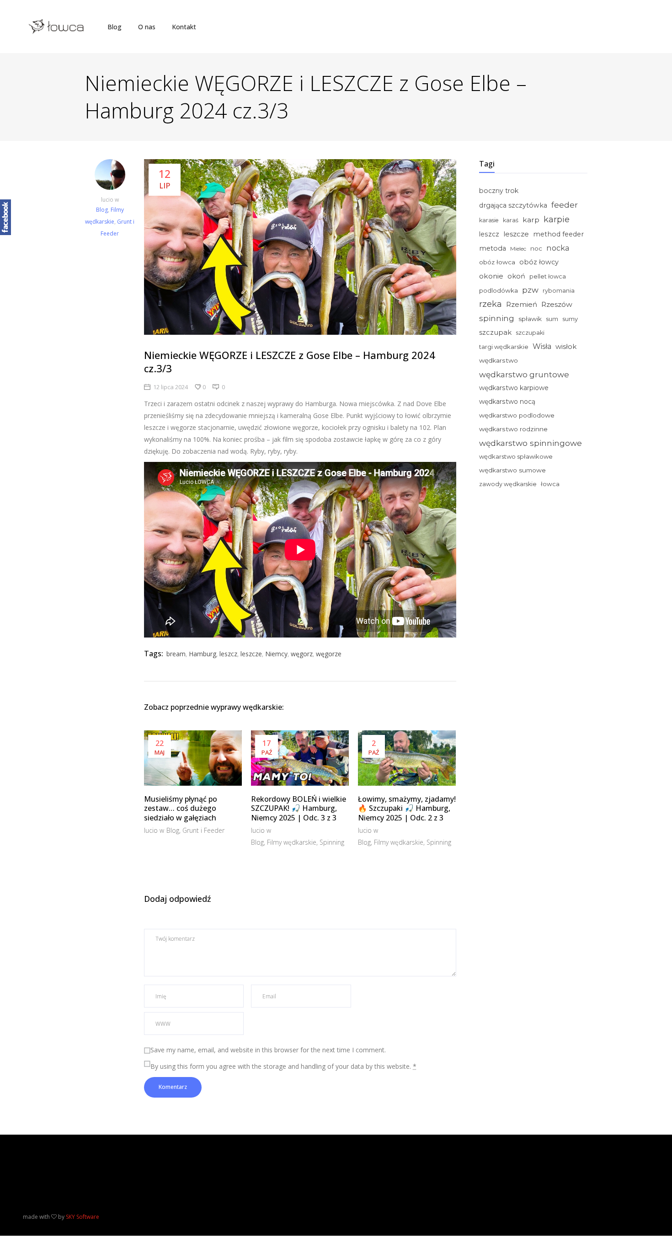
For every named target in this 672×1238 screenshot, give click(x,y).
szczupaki (530, 332)
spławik (530, 318)
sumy (570, 318)
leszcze (251, 653)
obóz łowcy (539, 262)
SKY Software (82, 1217)
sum (552, 318)
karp (531, 219)
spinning (496, 318)
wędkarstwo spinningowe (530, 443)
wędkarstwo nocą (507, 401)
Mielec (518, 248)
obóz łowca (497, 262)
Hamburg (202, 653)
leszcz (228, 653)
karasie (489, 220)
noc (536, 248)
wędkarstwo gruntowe (524, 374)
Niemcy (276, 653)
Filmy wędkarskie (291, 842)
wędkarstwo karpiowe (514, 388)
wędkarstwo (498, 360)
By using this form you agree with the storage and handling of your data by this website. (283, 1066)
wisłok (565, 347)
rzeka (490, 304)
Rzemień (521, 304)
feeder (564, 204)
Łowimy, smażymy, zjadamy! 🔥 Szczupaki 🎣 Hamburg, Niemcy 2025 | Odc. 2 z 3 (407, 808)
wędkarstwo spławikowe (516, 456)
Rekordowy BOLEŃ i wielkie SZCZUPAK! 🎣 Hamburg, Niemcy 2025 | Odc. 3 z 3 (298, 808)
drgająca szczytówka (513, 205)
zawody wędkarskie (508, 484)
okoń (516, 276)
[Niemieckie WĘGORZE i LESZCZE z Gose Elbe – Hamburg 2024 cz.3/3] (110, 176)
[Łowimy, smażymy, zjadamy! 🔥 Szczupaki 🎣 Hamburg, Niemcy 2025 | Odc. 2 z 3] (407, 757)
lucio (108, 200)
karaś (510, 220)
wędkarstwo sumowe (512, 470)
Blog (102, 210)
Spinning (332, 842)
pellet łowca (547, 276)
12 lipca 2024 (170, 387)
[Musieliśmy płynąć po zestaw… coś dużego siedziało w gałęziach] (193, 757)
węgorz (302, 653)
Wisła (542, 346)
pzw (530, 290)
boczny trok (498, 191)
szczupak (495, 332)
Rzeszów (556, 304)
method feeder (558, 234)
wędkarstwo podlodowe (517, 415)
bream (176, 653)
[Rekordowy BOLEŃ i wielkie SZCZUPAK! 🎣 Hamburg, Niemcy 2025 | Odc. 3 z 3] (300, 757)
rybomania (559, 290)
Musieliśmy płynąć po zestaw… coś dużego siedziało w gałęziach (180, 808)
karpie (557, 219)
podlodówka (498, 290)
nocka (558, 247)
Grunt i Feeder (203, 830)
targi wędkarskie (503, 346)
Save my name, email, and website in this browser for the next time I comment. (268, 1049)
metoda (492, 248)
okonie (491, 276)
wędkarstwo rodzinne (513, 429)
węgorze (328, 653)
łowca (550, 484)
